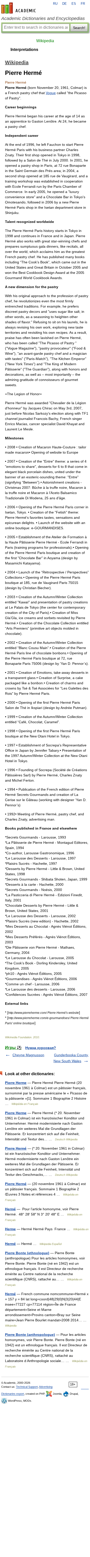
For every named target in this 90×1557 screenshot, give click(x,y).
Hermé (10, 1209)
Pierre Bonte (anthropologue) (30, 1335)
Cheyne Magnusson (28, 1055)
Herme (10, 1229)
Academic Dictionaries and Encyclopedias (43, 18)
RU (55, 3)
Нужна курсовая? (40, 1048)
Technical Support (27, 1386)
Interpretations (24, 49)
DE (64, 3)
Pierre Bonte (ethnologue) (27, 1253)
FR (83, 3)
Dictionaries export (12, 1393)
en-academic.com (19, 7)
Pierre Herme (15, 1083)
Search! (79, 28)
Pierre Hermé (15, 1148)
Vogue (51, 93)
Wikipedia (45, 41)
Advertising (45, 1386)
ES (74, 3)
